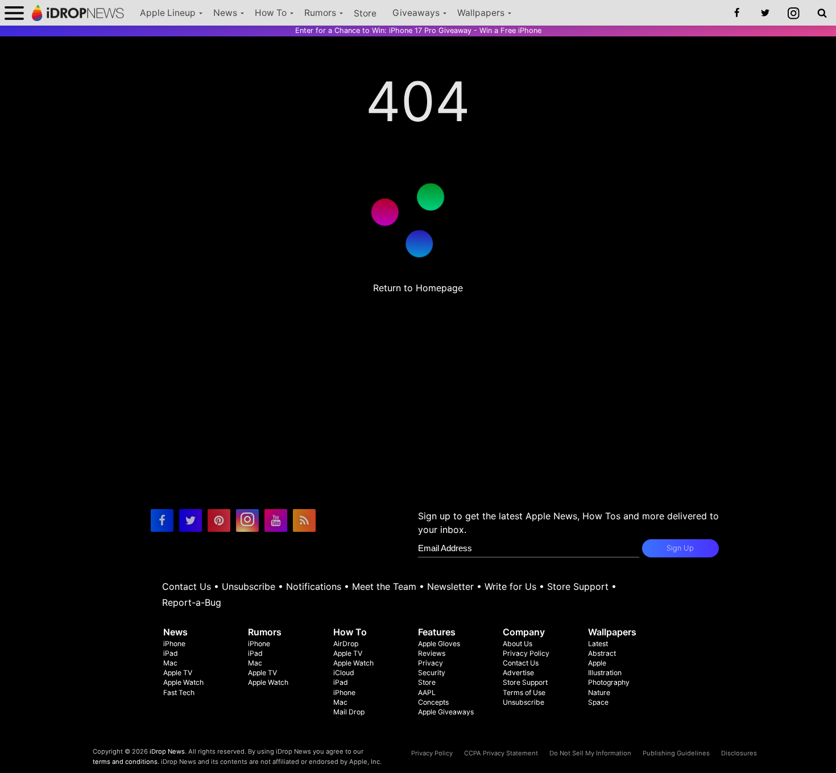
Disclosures (739, 753)
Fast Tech (178, 692)
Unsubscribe (248, 586)
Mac (170, 663)
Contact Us (186, 586)
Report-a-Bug (191, 602)
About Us (517, 643)
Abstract (602, 653)
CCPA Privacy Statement (501, 753)
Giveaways (416, 12)
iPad (170, 653)
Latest (598, 643)
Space (598, 702)
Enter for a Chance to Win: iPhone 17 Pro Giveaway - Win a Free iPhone (418, 30)
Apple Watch (183, 682)
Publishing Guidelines (676, 753)
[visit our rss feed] (304, 520)
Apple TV (177, 672)
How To (271, 12)
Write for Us (510, 586)
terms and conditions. (126, 762)
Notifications (313, 586)
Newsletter (450, 586)
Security (431, 672)
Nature (599, 692)
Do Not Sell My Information (590, 753)
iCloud (343, 672)
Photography (609, 682)
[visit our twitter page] (190, 520)
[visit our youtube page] (275, 520)
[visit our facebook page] (162, 520)
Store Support (578, 586)
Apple (597, 663)
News (225, 12)
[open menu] (14, 13)
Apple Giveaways (446, 712)
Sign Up (680, 548)
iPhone (174, 643)
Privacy (430, 663)
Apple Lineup (168, 12)
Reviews (431, 653)
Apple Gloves (439, 643)
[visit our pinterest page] (219, 520)
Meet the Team (384, 586)
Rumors (320, 12)
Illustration (605, 672)
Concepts (433, 702)
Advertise (518, 672)
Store (365, 13)
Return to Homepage (418, 288)
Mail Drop (349, 712)
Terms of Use (524, 692)
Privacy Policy (526, 653)
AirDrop (345, 643)
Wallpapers (480, 12)
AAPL (427, 692)
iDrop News (167, 751)
